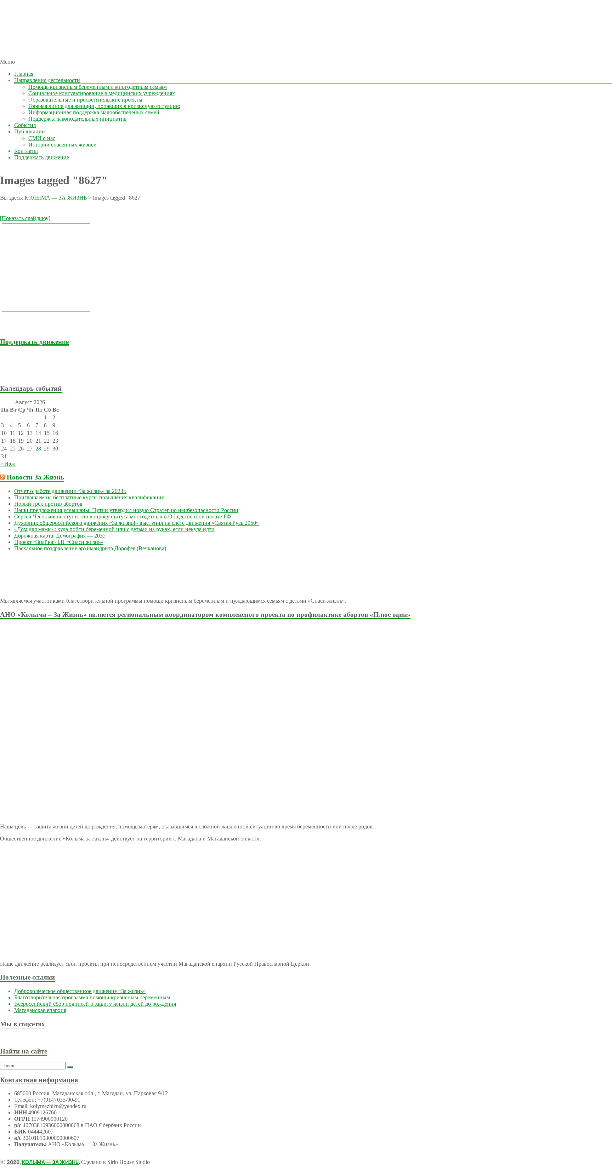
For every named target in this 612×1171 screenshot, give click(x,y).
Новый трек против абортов (48, 504)
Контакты (26, 151)
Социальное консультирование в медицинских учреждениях (101, 93)
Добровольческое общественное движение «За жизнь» (80, 991)
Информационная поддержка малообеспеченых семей (93, 112)
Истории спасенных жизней (62, 145)
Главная (23, 74)
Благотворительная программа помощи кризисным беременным (92, 997)
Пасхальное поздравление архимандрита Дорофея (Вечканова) (90, 548)
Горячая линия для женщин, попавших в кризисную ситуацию (104, 106)
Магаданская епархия (40, 1010)
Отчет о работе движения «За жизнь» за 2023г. (70, 491)
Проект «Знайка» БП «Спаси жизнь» (58, 542)
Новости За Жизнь (35, 477)
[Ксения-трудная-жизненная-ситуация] (46, 267)
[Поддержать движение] (42, 375)
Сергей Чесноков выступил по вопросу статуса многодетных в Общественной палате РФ (122, 516)
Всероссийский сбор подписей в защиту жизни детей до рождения (95, 1004)
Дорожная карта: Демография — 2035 (60, 536)
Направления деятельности (47, 80)
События (25, 125)
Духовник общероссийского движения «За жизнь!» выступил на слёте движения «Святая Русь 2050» (136, 523)
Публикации (29, 131)
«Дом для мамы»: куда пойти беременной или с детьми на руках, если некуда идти (114, 529)
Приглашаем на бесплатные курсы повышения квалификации (89, 497)
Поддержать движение (41, 157)
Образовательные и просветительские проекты (85, 100)
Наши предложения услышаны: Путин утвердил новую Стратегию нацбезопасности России (126, 510)
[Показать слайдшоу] (25, 218)
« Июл (8, 464)
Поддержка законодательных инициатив (77, 119)
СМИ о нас (41, 138)
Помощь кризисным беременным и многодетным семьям (97, 87)
